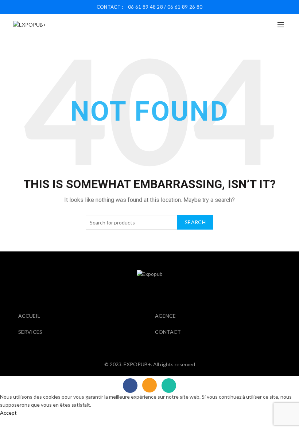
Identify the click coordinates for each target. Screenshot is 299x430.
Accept (8, 413)
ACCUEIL (29, 316)
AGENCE (165, 316)
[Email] (149, 385)
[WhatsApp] (169, 385)
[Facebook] (130, 385)
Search (195, 222)
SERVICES (30, 332)
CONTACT (168, 332)
